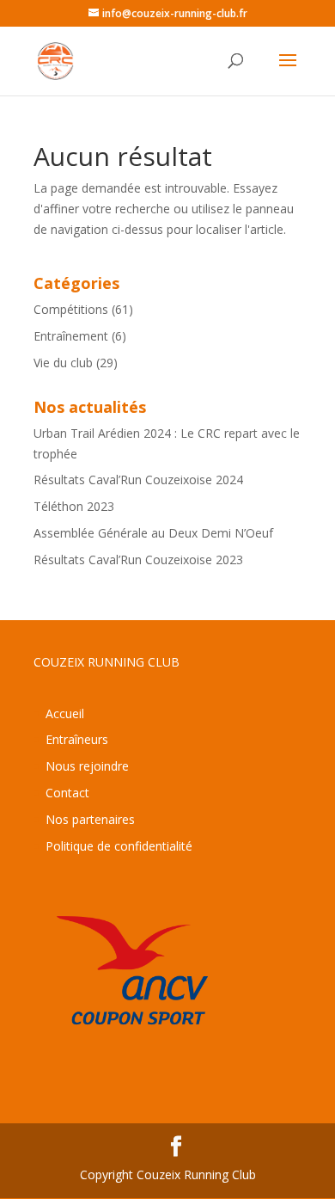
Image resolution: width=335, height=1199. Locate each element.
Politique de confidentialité (119, 846)
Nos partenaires (90, 819)
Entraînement (71, 336)
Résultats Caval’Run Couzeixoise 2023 (138, 559)
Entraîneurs (77, 739)
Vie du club (63, 362)
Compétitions (71, 309)
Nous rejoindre (87, 766)
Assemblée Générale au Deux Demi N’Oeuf (153, 533)
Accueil (65, 713)
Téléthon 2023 (74, 506)
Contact (67, 792)
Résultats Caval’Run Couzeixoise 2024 (138, 479)
